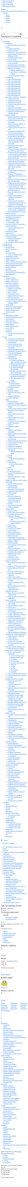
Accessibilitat (7, 1162)
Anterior (3, 974)
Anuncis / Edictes (8, 1032)
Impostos (6, 1077)
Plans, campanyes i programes (12, 1050)
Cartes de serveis (8, 1062)
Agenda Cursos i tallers (9, 1136)
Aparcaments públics (12, 879)
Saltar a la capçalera (8, 1)
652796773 (10, 908)
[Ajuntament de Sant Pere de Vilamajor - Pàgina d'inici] (10, 30)
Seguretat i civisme (8, 872)
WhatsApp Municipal (9, 1129)
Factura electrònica (8, 1079)
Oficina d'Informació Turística (11, 1109)
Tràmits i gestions (8, 1068)
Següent (8, 974)
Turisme (3, 1105)
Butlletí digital (7, 1139)
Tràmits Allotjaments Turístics (11, 1073)
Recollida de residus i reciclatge (12, 868)
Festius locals (7, 1096)
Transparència (7, 1048)
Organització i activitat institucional (13, 863)
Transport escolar (11, 884)
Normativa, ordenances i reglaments (13, 1030)
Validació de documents (10, 1066)
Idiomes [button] (5, 13)
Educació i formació (8, 857)
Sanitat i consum (8, 870)
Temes (6, 840)
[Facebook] (9, 11)
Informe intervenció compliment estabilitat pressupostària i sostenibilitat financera (14, 1037)
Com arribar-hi (7, 1111)
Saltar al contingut (7, 3)
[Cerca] (20, 34)
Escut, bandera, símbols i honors (12, 1053)
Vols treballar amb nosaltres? (11, 902)
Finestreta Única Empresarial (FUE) (13, 1080)
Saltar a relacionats (7, 4)
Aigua (4, 849)
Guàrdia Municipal (11, 897)
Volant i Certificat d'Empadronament (13, 1070)
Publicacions (6, 942)
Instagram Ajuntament (14, 1008)
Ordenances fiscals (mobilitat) (14, 891)
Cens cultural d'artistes (9, 1093)
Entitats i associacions (9, 1089)
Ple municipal (7, 1028)
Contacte (3, 9)
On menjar (6, 1121)
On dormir (6, 1123)
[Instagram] (23, 11)
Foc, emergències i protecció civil (12, 847)
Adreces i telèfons (8, 1086)
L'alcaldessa (6, 1025)
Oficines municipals (8, 1059)
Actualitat (3, 1125)
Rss (4, 1147)
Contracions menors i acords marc (13, 1043)
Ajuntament (4, 1023)
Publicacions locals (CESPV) (11, 1100)
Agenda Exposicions (9, 935)
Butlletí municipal (8, 1141)
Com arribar (9, 875)
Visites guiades (7, 1116)
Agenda (5, 931)
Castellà (8, 16)
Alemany (8, 20)
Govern (5, 1027)
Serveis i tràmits (5, 1055)
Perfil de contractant (9, 1046)
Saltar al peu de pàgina (8, 6)
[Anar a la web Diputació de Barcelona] (14, 1182)
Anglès (7, 18)
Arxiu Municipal (7, 1082)
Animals (5, 850)
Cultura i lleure (7, 856)
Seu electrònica (7, 1057)
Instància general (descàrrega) (12, 1071)
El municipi (4, 1084)
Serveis (5, 1061)
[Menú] (1, 40)
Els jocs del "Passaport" (10, 1114)
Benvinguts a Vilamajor (9, 1107)
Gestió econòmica (8, 1034)
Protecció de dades (8, 1052)
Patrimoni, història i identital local (12, 865)
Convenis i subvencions (9, 1041)
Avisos (5, 939)
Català (7, 15)
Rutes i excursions (8, 1113)
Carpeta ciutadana (8, 1075)
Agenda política (7, 937)
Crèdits (5, 1155)
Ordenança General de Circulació (15, 890)
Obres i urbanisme (8, 861)
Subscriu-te (4, 987)
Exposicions (6, 1134)
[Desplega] (9, 840)
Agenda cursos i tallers (9, 933)
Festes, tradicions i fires (10, 1118)
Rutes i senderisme (11, 888)
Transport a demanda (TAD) (13, 881)
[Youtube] (16, 11)
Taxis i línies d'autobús (12, 883)
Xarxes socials (7, 1138)
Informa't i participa (9, 859)
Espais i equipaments (9, 1087)
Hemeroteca (6, 1148)
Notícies (5, 940)
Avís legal (6, 1160)
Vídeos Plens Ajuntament (4, 1008)
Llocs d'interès (7, 1120)
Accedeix (3, 955)
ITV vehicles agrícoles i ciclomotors (15, 886)
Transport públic (8, 1104)
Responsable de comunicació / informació (15, 1145)
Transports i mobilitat (9, 843)
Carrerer (8, 877)
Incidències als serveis (9, 1064)
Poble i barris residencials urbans (12, 866)
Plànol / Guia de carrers (10, 1102)
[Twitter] (3, 11)
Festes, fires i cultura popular (11, 1098)
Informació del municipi (10, 1095)
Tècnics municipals (8, 1044)
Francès (8, 22)
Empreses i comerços (9, 1091)
